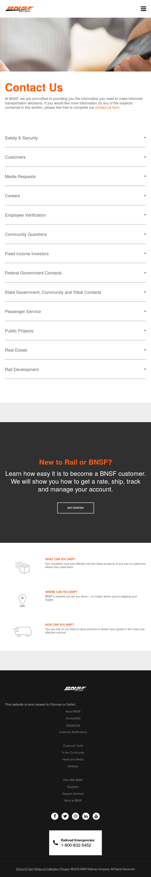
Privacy (64, 869)
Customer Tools (73, 746)
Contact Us (73, 725)
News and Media (73, 759)
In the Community (73, 752)
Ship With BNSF (73, 780)
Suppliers (73, 787)
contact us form (107, 107)
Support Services (73, 794)
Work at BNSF (73, 800)
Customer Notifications (73, 732)
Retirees (73, 766)
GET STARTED (75, 508)
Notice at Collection (46, 869)
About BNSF (73, 711)
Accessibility (73, 718)
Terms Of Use (24, 869)
